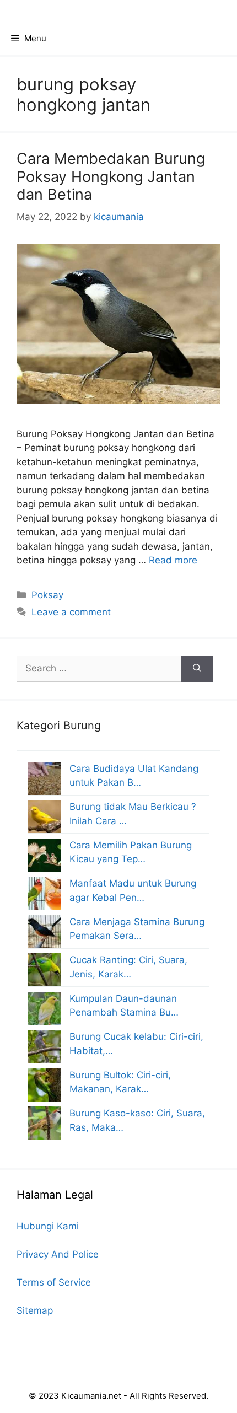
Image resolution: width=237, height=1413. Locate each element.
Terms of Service (54, 1282)
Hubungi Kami (48, 1226)
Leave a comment (71, 611)
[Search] (197, 669)
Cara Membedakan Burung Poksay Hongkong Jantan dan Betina (111, 176)
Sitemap (35, 1310)
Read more (173, 560)
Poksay (47, 594)
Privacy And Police (58, 1254)
